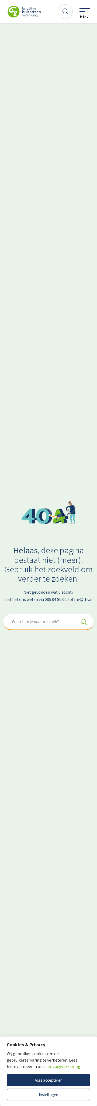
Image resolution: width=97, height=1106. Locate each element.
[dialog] (48, 1071)
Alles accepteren (49, 1080)
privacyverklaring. (64, 1066)
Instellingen (48, 1094)
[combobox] (48, 622)
